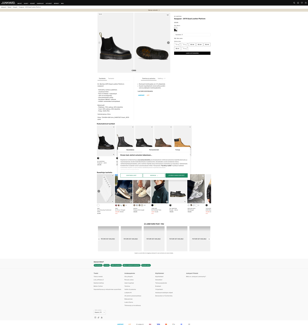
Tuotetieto (178, 34)
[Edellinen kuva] (99, 42)
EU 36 (177, 44)
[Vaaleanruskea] (137, 205)
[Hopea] (189, 205)
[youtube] (101, 317)
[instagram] (95, 317)
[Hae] (294, 3)
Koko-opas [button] (180, 38)
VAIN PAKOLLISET (131, 175)
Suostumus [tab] (130, 150)
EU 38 (192, 44)
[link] (298, 3)
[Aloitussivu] (8, 3)
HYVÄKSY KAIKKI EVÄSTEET (177, 175)
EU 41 (177, 48)
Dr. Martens (178, 16)
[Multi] (98, 205)
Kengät (15, 7)
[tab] (102, 78)
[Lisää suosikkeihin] (167, 15)
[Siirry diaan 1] (132, 70)
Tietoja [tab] (177, 150)
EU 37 (185, 44)
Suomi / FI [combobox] (98, 312)
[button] (108, 238)
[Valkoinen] (116, 205)
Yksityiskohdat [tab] (154, 150)
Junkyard (3, 7)
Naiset (9, 7)
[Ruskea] (124, 205)
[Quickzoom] (113, 154)
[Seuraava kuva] (168, 42)
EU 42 (185, 48)
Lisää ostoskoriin (192, 53)
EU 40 (207, 44)
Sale (116, 213)
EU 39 (199, 44)
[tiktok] (98, 317)
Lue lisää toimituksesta (145, 91)
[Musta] (175, 29)
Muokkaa (153, 175)
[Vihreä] (139, 205)
